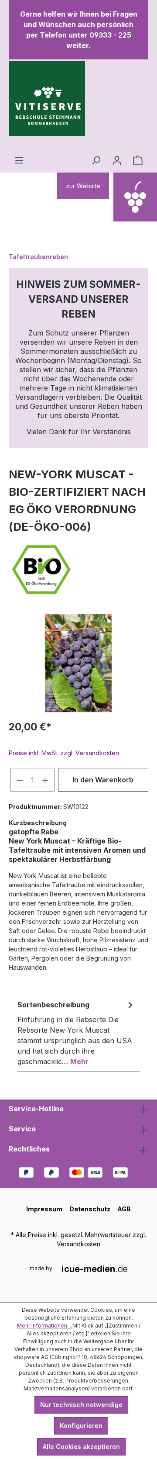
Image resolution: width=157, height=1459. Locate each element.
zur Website (83, 186)
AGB (124, 1209)
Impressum (44, 1209)
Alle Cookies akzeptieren (81, 1446)
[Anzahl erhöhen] (45, 780)
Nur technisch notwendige (81, 1404)
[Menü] (19, 160)
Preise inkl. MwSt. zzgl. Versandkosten (64, 753)
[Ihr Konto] (116, 160)
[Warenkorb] (137, 160)
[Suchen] (95, 160)
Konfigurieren (81, 1425)
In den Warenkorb (102, 779)
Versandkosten (78, 1244)
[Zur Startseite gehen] (46, 106)
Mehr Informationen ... (44, 1325)
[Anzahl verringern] (19, 780)
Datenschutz (89, 1209)
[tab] (76, 1032)
